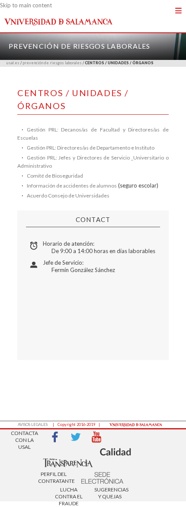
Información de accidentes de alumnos (72, 185)
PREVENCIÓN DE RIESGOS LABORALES (80, 46)
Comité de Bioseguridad (55, 175)
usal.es (12, 62)
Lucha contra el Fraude (69, 493)
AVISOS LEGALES (33, 424)
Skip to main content (26, 5)
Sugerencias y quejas (109, 493)
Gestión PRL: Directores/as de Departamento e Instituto (90, 147)
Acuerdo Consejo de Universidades (68, 195)
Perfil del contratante (53, 477)
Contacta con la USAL (24, 437)
